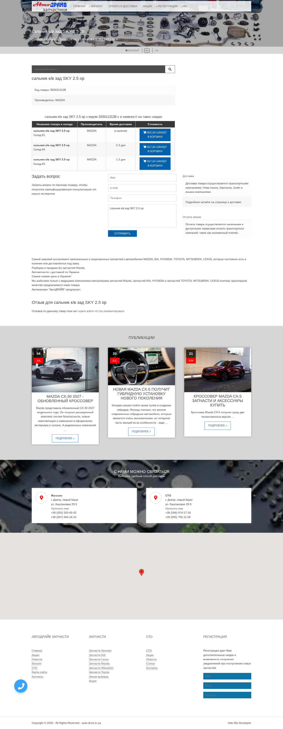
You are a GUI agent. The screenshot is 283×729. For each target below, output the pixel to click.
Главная (79, 6)
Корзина (133, 50)
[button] (141, 572)
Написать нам (60, 508)
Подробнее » (65, 438)
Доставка (188, 176)
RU (185, 6)
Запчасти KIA (68, 39)
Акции (147, 6)
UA (156, 50)
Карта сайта (39, 672)
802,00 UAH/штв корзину (156, 134)
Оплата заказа (192, 216)
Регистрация (168, 6)
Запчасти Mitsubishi (101, 667)
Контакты (37, 676)
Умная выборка (98, 676)
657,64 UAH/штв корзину (156, 149)
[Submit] (170, 69)
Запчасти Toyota (99, 672)
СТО (34, 667)
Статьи (150, 663)
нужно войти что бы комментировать (101, 311)
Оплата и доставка (123, 6)
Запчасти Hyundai (100, 650)
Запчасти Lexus (99, 659)
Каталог (97, 6)
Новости (37, 659)
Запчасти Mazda (99, 663)
